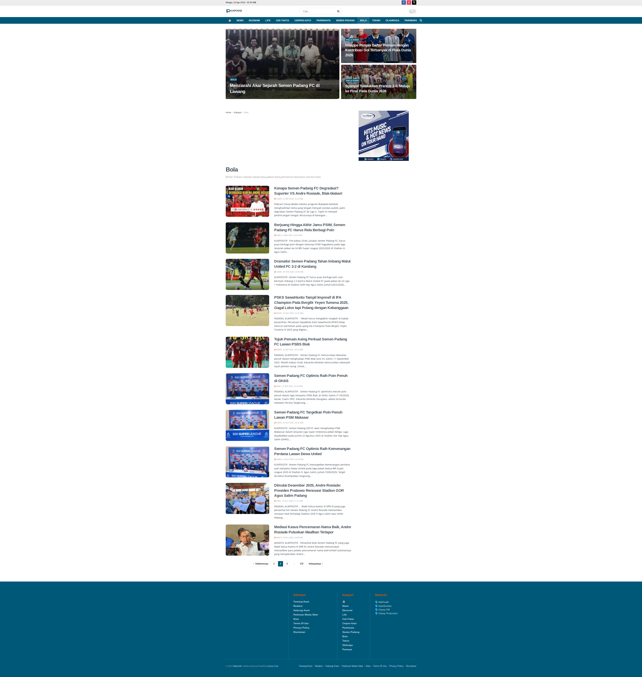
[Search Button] (339, 11)
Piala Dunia (352, 40)
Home (228, 112)
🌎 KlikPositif (382, 602)
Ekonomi (254, 20)
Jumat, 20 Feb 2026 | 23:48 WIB (289, 272)
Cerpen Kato (302, 20)
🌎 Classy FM (382, 609)
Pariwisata (323, 20)
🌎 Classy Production (386, 613)
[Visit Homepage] (234, 11)
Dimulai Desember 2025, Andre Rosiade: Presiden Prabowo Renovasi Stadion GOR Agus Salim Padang (309, 490)
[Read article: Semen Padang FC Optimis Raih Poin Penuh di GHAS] (247, 388)
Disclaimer (299, 632)
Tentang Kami (301, 601)
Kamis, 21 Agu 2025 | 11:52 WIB (289, 423)
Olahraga (392, 20)
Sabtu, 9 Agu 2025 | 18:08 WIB (289, 538)
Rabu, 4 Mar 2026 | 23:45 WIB (289, 235)
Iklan (296, 619)
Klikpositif (237, 666)
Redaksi (298, 606)
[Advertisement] (288, 139)
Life (268, 20)
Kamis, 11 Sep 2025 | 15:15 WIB (289, 350)
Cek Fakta (282, 20)
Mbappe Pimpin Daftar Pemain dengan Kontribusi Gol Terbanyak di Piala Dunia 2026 (378, 50)
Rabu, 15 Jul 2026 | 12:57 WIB (360, 62)
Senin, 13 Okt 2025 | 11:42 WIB (289, 313)
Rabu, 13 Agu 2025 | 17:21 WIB (289, 501)
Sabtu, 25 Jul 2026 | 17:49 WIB (245, 98)
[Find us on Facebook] (404, 2)
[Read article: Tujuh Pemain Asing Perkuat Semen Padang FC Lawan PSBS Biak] (247, 352)
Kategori (238, 112)
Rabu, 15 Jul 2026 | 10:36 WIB (360, 98)
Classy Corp (272, 666)
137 (301, 563)
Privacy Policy (301, 627)
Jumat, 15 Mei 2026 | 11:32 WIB (289, 199)
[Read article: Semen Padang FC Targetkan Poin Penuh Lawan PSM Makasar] (247, 425)
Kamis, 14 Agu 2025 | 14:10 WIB (289, 459)
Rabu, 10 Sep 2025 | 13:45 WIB (289, 386)
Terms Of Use (301, 623)
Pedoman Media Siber (305, 614)
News (240, 20)
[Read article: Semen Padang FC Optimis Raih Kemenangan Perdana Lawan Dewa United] (247, 461)
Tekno (376, 20)
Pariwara (411, 20)
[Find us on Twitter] (414, 2)
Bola (363, 20)
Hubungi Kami (301, 610)
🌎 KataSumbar (383, 606)
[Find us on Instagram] (409, 2)
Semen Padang (345, 20)
